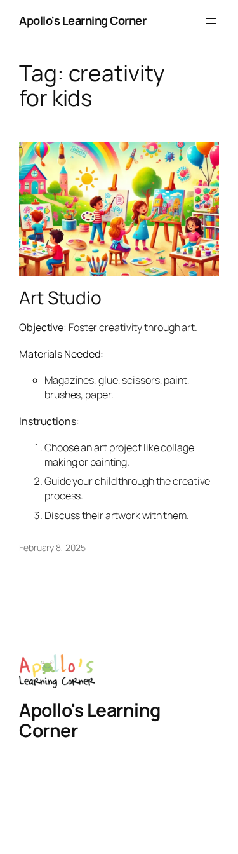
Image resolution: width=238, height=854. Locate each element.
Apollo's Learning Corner (82, 20)
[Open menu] (211, 21)
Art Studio (60, 298)
